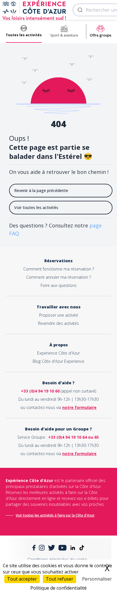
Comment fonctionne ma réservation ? (58, 269)
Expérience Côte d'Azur (58, 353)
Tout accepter (22, 579)
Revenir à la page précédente (41, 190)
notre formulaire (79, 407)
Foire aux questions (59, 285)
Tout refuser (59, 579)
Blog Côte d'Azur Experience (58, 361)
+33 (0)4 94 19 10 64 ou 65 (73, 437)
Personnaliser (97, 579)
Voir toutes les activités (36, 207)
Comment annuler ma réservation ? (58, 277)
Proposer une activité (58, 315)
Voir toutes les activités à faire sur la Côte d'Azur (55, 515)
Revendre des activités (58, 323)
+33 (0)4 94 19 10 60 (40, 391)
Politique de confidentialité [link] (58, 588)
